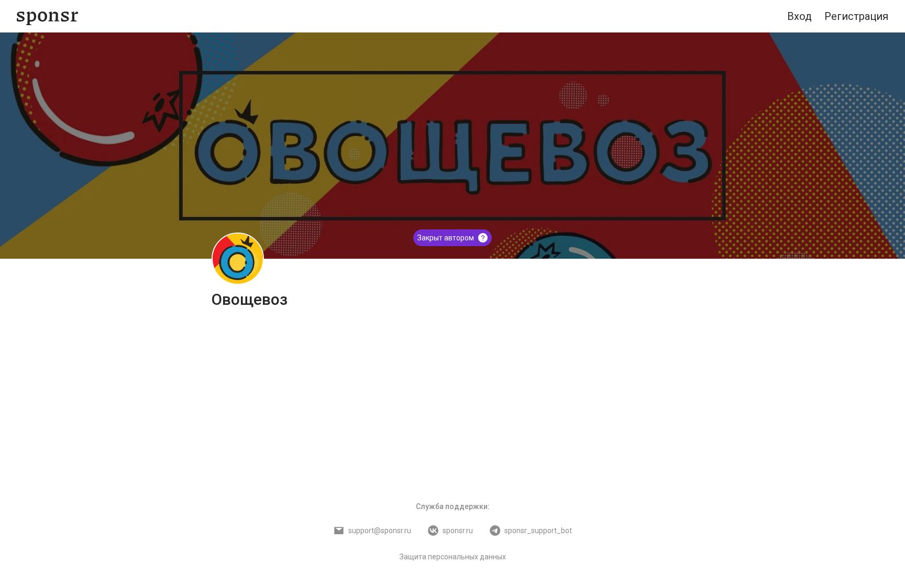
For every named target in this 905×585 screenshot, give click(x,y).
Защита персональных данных (453, 557)
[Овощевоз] (238, 259)
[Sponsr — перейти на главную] (47, 16)
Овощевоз (250, 299)
